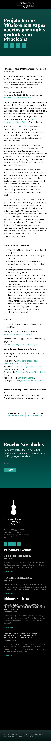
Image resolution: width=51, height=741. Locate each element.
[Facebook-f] (5, 544)
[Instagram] (10, 544)
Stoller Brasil (39, 372)
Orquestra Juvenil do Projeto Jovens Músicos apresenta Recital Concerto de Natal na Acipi (24, 607)
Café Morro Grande (26, 378)
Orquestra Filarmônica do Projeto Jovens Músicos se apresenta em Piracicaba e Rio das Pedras (22, 635)
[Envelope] (19, 544)
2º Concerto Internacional (18, 556)
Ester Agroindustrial (28, 366)
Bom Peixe (20, 372)
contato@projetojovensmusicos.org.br (20, 344)
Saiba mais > (8, 571)
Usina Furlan (21, 122)
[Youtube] (14, 544)
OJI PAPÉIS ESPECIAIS (20, 364)
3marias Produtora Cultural (32, 381)
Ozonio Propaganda (25, 737)
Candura (29, 372)
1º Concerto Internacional (18, 578)
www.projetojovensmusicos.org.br (18, 334)
